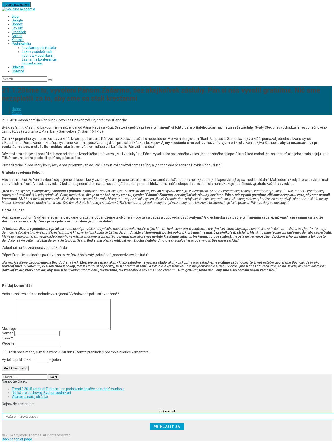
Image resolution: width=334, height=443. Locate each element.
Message (9, 329)
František (19, 32)
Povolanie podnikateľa (39, 48)
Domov (17, 24)
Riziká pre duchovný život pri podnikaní (41, 393)
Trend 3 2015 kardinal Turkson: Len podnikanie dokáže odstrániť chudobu (68, 389)
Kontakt (18, 40)
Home (16, 109)
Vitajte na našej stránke (30, 397)
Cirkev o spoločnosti (37, 51)
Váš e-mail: (167, 411)
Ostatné (18, 71)
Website (8, 343)
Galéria (17, 36)
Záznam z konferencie (39, 59)
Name (8, 333)
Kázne (17, 113)
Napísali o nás (32, 63)
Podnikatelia (21, 44)
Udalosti (18, 67)
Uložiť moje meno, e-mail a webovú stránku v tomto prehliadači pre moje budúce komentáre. (78, 352)
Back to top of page (17, 439)
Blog (15, 16)
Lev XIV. (17, 28)
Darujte (17, 20)
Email (7, 338)
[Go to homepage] (18, 9)
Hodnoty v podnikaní (37, 55)
